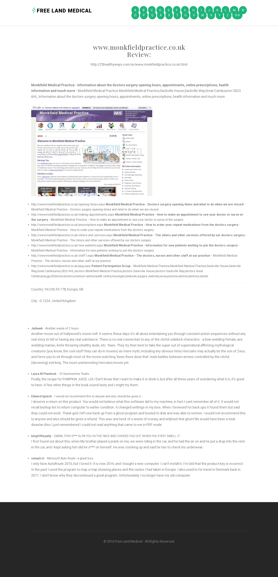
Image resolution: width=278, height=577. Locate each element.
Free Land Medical (64, 11)
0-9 (237, 15)
